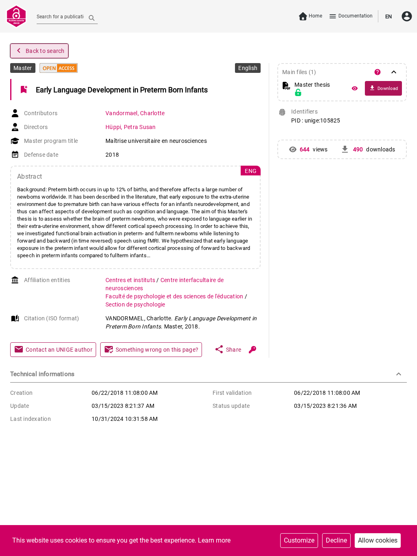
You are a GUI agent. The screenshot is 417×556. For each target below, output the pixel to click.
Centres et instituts (130, 280)
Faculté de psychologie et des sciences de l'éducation (175, 296)
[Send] (92, 17)
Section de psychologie (135, 304)
